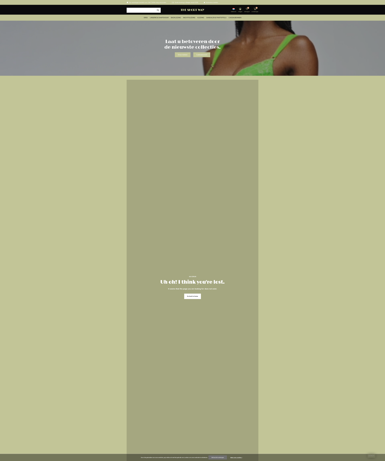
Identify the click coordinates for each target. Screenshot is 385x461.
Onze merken (182, 55)
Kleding (200, 18)
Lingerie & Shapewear (159, 18)
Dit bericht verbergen (217, 457)
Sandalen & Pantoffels (216, 18)
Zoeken (158, 10)
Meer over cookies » (236, 457)
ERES (146, 18)
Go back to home (192, 296)
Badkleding (176, 18)
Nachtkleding (189, 18)
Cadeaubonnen (235, 18)
